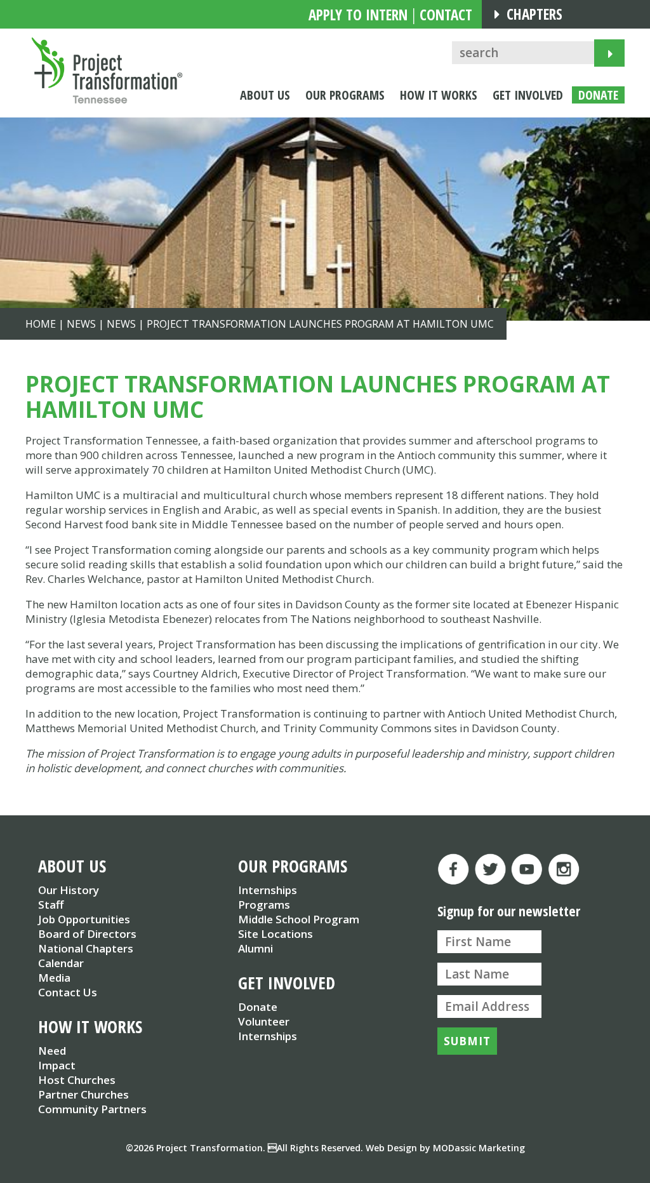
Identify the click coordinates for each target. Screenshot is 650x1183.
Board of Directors (87, 933)
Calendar (61, 963)
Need (52, 1050)
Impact (57, 1065)
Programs (264, 904)
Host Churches (77, 1080)
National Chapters (85, 948)
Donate (257, 1006)
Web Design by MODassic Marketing (445, 1148)
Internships (267, 890)
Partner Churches (83, 1094)
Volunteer (263, 1021)
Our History (68, 890)
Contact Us (67, 992)
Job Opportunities (84, 919)
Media (54, 977)
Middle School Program (298, 919)
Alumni (255, 948)
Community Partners (92, 1109)
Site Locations (275, 933)
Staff (50, 904)
